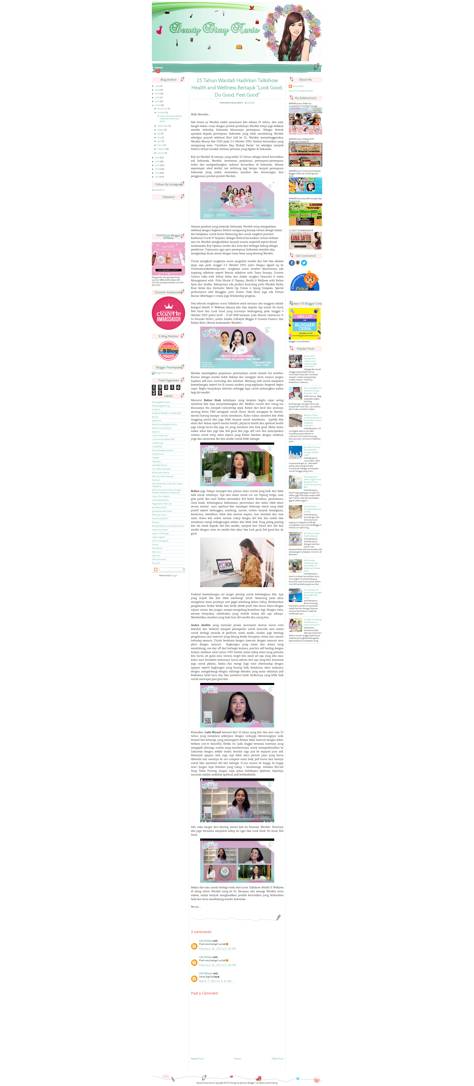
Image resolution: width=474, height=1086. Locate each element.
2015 (157, 173)
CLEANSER (157, 446)
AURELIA (156, 409)
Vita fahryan (205, 973)
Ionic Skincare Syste (161, 469)
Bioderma (156, 420)
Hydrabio (156, 461)
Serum (155, 544)
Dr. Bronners (158, 454)
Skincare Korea (159, 559)
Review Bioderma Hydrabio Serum (168, 526)
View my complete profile (301, 91)
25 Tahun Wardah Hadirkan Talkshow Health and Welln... (169, 119)
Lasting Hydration (160, 500)
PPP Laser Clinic (159, 515)
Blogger (174, 575)
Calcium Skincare (160, 435)
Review (155, 522)
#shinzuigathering (161, 406)
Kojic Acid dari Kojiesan (163, 476)
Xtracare (156, 563)
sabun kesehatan (160, 529)
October (161, 112)
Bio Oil (155, 417)
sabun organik (158, 537)
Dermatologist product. (163, 450)
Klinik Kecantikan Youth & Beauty (312, 534)
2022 (157, 97)
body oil (155, 431)
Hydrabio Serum (159, 465)
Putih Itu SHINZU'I (160, 518)
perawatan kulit (159, 507)
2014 (157, 177)
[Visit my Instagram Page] (298, 265)
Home (159, 67)
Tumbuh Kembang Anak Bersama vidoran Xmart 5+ (312, 622)
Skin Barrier (157, 548)
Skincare (156, 555)
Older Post (277, 1058)
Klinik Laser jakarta (160, 472)
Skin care (156, 552)
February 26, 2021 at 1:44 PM (217, 964)
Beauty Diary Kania (205, 1083)
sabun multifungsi (160, 533)
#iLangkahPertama (161, 402)
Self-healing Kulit (160, 540)
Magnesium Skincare (162, 503)
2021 (157, 101)
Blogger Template (256, 1083)
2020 (158, 105)
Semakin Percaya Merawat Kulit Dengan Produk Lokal (312, 451)
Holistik (155, 457)
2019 (157, 157)
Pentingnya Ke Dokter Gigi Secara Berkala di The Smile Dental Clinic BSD (313, 482)
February (161, 149)
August (160, 129)
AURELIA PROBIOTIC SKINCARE (166, 413)
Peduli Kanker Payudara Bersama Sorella (312, 509)
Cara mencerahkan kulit (163, 439)
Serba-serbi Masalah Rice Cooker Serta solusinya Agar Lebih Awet (310, 361)
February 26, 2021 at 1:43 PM (217, 948)
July (159, 133)
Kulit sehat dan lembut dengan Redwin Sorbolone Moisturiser (166, 491)
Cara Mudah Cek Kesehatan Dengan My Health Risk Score (313, 594)
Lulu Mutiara (205, 940)
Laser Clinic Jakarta (161, 496)
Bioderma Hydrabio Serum (164, 424)
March (160, 145)
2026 (157, 86)
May (159, 137)
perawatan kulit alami (162, 511)
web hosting (271, 1083)
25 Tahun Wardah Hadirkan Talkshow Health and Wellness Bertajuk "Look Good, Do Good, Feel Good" (237, 87)
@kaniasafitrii (158, 190)
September (162, 126)
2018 (157, 161)
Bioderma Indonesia (161, 428)
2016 (157, 169)
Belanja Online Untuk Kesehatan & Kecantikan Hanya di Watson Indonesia (313, 420)
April (159, 141)
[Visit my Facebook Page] (292, 265)
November (162, 108)
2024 (157, 90)
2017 (157, 165)
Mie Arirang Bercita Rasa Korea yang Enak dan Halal (313, 391)
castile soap (157, 443)
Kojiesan (156, 480)
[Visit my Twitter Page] (304, 265)
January (161, 153)
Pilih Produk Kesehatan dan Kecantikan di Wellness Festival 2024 (312, 565)
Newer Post (197, 1058)
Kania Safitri (298, 86)
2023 (157, 93)
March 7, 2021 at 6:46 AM (215, 981)
